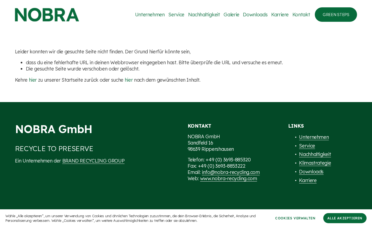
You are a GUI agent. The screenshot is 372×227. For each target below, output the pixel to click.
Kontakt (301, 14)
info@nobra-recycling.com (231, 172)
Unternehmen (150, 14)
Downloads (255, 14)
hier (33, 80)
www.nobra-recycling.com (228, 178)
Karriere (280, 14)
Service (176, 14)
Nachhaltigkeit (204, 14)
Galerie (231, 14)
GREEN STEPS (336, 14)
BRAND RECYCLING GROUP (93, 161)
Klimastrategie (315, 163)
